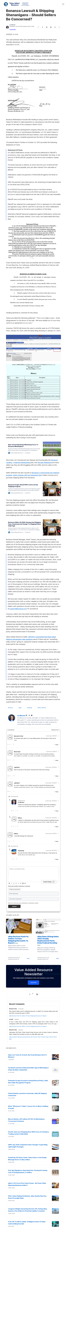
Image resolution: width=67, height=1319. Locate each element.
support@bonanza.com (18, 609)
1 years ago (51, 850)
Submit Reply (47, 882)
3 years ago (51, 736)
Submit (14, 906)
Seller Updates (42, 707)
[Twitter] (27, 715)
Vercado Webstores (45, 462)
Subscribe (33, 982)
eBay (28, 958)
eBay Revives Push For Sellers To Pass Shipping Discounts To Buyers (18, 940)
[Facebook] (29, 715)
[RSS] (37, 994)
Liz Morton (12, 24)
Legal (20, 707)
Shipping (29, 707)
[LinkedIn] (32, 715)
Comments (13, 29)
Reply (56, 744)
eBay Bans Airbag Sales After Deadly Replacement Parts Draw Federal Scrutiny (48, 940)
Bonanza (10, 707)
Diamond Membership (22, 462)
